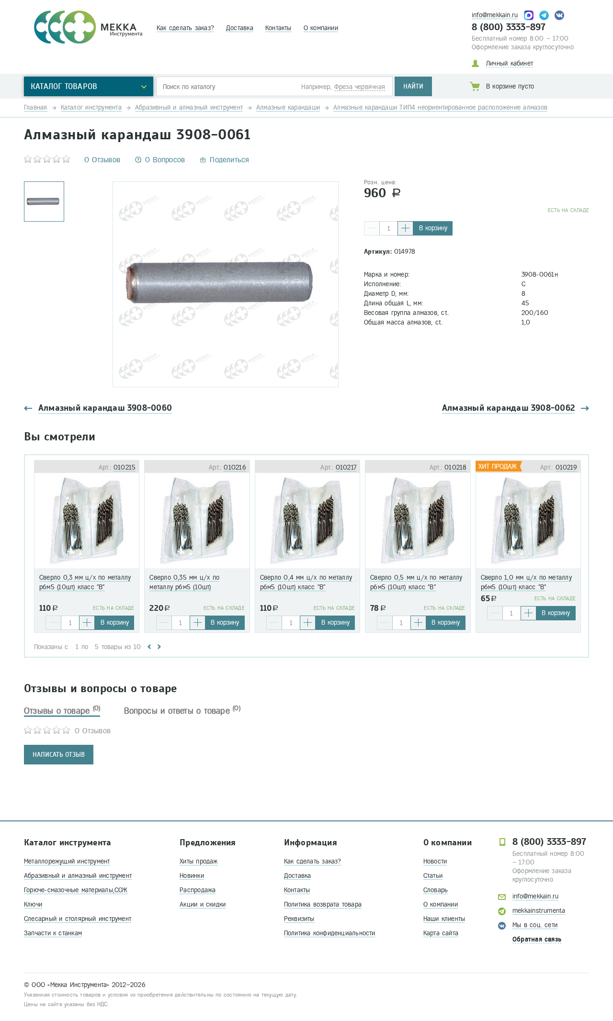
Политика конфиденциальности (329, 933)
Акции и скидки (203, 904)
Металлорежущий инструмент (67, 861)
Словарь (435, 890)
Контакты (278, 28)
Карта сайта (440, 933)
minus (372, 228)
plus (405, 228)
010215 (125, 467)
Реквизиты (299, 918)
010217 (346, 467)
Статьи (433, 875)
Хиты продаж (198, 861)
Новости (435, 861)
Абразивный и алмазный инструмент (78, 875)
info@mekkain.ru (495, 15)
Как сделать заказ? (185, 28)
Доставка (239, 28)
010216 (235, 467)
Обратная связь (536, 939)
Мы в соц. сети (534, 925)
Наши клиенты (444, 918)
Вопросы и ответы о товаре (182, 711)
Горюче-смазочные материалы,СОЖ (76, 890)
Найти (413, 86)
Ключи (33, 904)
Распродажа (198, 890)
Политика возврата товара (323, 904)
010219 (566, 467)
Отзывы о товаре (62, 711)
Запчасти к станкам (53, 933)
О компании (321, 28)
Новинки (192, 875)
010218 (455, 467)
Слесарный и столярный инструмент (77, 918)
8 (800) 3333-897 (509, 27)
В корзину (433, 228)
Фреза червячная (359, 86)
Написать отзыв (59, 755)
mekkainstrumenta (539, 910)
